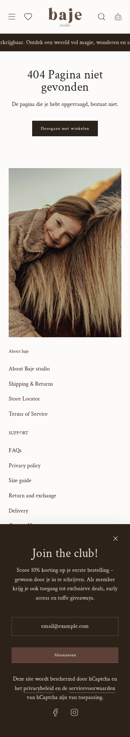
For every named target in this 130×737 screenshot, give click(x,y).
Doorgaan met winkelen (65, 128)
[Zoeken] (101, 16)
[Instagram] (74, 712)
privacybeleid (38, 688)
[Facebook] (55, 712)
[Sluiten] (115, 538)
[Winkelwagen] (117, 16)
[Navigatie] (11, 16)
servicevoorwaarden (92, 688)
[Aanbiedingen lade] (28, 16)
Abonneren (65, 655)
